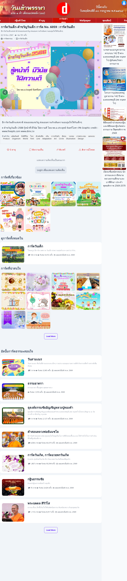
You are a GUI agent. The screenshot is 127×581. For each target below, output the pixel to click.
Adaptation (47, 138)
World (25, 138)
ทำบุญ (42, 20)
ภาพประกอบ (81, 136)
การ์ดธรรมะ (8, 38)
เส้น (47, 136)
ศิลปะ (64, 136)
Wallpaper (85, 20)
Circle (61, 138)
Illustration (70, 138)
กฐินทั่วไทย (20, 20)
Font (32, 138)
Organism (16, 138)
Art (55, 138)
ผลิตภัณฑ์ (15, 136)
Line (38, 138)
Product (6, 138)
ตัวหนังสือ (39, 136)
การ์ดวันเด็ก (22, 38)
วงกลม (71, 136)
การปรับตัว (55, 136)
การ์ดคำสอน (63, 20)
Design (81, 138)
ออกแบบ (91, 136)
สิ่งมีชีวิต (24, 136)
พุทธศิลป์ (107, 20)
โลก (31, 136)
